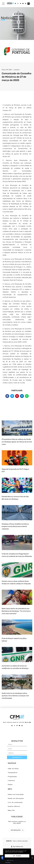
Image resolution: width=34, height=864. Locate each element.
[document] (17, 432)
